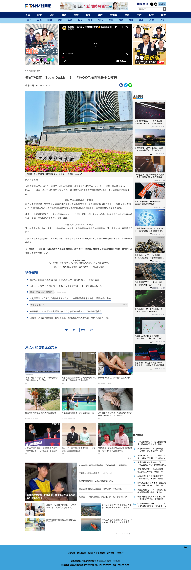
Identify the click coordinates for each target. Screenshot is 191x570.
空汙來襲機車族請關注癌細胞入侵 (61, 520)
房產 (121, 20)
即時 (39, 14)
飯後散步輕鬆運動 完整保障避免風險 (40, 413)
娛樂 (88, 14)
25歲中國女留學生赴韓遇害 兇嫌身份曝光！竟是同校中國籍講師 (104, 465)
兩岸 (39, 20)
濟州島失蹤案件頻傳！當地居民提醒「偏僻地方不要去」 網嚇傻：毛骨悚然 (117, 506)
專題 (127, 14)
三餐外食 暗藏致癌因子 (89, 473)
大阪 (66, 330)
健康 (131, 20)
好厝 (162, 20)
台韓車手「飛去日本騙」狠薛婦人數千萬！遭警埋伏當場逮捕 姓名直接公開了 (104, 497)
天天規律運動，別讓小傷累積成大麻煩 (114, 378)
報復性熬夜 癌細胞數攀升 (41, 292)
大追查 (113, 14)
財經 (64, 14)
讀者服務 (101, 553)
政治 (52, 14)
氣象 (141, 20)
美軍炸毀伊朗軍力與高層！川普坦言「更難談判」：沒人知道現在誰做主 (104, 489)
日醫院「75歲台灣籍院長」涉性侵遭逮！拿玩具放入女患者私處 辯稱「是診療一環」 (61, 506)
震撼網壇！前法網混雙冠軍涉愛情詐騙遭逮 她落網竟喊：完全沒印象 (115, 449)
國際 (49, 20)
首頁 (27, 14)
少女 (91, 330)
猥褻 (83, 330)
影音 (151, 14)
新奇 (90, 20)
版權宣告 (91, 553)
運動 (60, 20)
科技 (80, 20)
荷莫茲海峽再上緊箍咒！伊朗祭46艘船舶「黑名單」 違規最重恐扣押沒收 (117, 521)
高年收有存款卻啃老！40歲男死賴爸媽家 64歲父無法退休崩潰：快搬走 (115, 414)
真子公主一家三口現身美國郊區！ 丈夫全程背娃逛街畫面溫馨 (79, 449)
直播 (163, 14)
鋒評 (100, 14)
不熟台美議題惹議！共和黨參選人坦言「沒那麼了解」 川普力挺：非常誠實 (41, 449)
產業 (111, 20)
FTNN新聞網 (30, 71)
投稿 (151, 20)
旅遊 (70, 20)
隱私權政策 (81, 553)
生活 (139, 14)
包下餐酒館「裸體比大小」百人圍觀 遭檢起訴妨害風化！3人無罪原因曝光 (79, 263)
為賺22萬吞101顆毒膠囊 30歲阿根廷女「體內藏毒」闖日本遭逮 (42, 379)
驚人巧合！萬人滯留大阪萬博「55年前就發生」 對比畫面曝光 (79, 267)
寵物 (100, 20)
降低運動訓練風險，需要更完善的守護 (78, 413)
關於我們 (71, 553)
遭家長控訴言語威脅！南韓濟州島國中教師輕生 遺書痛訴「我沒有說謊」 (79, 379)
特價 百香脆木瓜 (37, 305)
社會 (76, 14)
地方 (29, 20)
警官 (74, 330)
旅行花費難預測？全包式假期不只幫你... (96, 481)
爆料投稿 (110, 553)
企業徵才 (119, 553)
